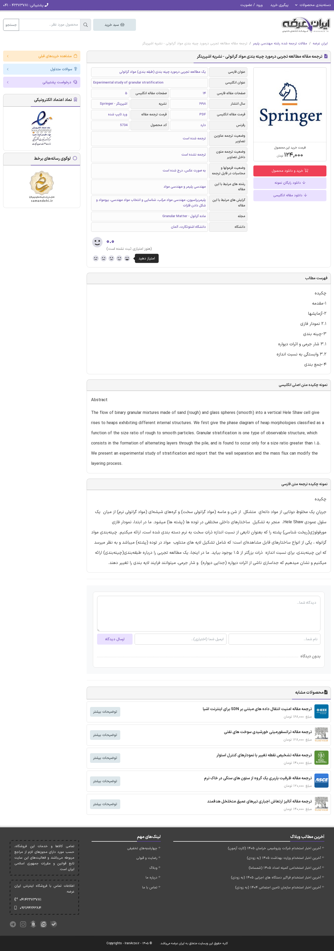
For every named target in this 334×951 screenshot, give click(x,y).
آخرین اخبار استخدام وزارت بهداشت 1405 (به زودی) (284, 858)
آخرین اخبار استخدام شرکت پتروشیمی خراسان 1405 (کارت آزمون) (274, 848)
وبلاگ (153, 868)
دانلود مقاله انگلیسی (288, 195)
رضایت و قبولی (146, 858)
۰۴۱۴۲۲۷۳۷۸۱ (30, 899)
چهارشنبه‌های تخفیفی (142, 848)
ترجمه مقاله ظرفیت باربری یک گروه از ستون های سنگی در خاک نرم (258, 778)
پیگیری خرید (279, 5)
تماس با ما (149, 887)
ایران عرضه (320, 43)
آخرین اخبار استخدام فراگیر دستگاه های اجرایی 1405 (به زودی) (276, 877)
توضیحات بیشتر (105, 712)
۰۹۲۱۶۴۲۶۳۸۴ (30, 908)
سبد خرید (112, 25)
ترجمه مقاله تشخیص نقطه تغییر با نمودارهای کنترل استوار (264, 755)
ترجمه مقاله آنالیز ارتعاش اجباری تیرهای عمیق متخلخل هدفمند (259, 802)
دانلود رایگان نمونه (288, 183)
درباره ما (151, 877)
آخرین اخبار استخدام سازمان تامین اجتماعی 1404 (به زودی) (278, 887)
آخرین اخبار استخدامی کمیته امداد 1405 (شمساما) (285, 868)
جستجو (11, 25)
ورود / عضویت (251, 5)
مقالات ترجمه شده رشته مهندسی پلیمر (280, 43)
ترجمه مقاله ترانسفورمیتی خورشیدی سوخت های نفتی (268, 732)
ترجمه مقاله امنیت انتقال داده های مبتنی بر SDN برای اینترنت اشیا (257, 709)
